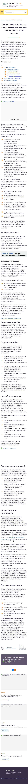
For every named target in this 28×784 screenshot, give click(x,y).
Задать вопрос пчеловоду (21, 778)
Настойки (3, 722)
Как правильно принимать (13, 78)
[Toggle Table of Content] (2, 66)
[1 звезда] (6, 659)
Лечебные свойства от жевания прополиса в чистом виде (11, 695)
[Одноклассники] (15, 670)
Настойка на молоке (14, 73)
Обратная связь (21, 777)
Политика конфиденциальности (8, 778)
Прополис (3, 692)
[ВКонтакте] (13, 670)
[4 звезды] (6, 661)
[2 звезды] (12, 659)
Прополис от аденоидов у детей (11, 756)
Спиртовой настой (13, 69)
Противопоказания (11, 80)
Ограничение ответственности (9, 777)
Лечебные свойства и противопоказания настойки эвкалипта (14, 726)
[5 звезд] (12, 661)
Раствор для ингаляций (15, 76)
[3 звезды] (18, 659)
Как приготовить (10, 67)
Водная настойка (13, 71)
